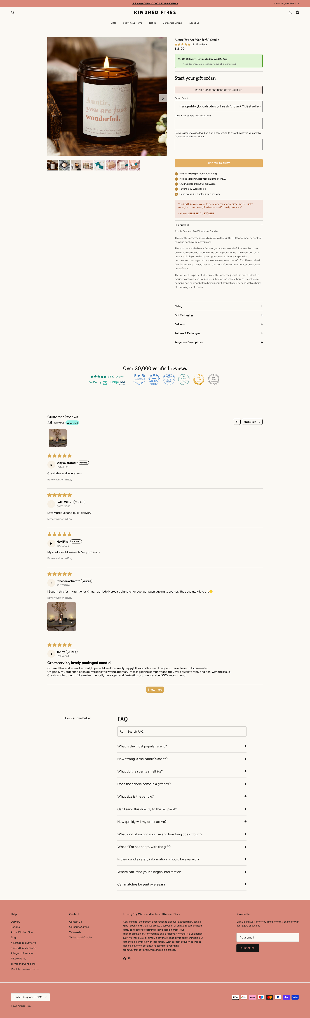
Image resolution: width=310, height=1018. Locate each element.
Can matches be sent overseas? (141, 884)
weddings (154, 933)
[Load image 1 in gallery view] (107, 96)
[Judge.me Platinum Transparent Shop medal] (184, 379)
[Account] (289, 12)
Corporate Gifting (172, 22)
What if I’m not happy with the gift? (144, 847)
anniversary (138, 933)
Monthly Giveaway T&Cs (25, 969)
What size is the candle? (135, 796)
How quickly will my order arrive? (141, 822)
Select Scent (181, 98)
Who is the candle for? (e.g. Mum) (193, 115)
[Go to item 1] (58, 438)
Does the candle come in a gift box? (144, 784)
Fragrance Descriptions (189, 342)
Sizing (178, 306)
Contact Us (75, 921)
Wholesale (75, 932)
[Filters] (237, 422)
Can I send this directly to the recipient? (147, 809)
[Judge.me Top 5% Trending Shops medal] (213, 379)
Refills (152, 22)
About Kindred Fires (22, 932)
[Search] (12, 12)
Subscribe (248, 948)
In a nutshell (182, 225)
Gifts (113, 22)
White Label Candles (81, 937)
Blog (13, 937)
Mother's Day (136, 937)
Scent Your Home (132, 22)
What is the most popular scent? (142, 746)
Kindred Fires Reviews (23, 942)
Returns (15, 926)
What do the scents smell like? (140, 771)
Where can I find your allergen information (149, 872)
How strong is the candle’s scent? (142, 759)
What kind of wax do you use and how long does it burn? (159, 834)
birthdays (170, 933)
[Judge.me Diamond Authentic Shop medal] (139, 379)
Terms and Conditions (23, 963)
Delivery (180, 324)
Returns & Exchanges (187, 333)
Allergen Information (22, 953)
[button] (183, 44)
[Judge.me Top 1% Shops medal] (199, 379)
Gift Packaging (184, 315)
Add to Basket (218, 163)
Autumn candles (153, 949)
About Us (194, 22)
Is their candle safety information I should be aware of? (158, 859)
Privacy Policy (18, 958)
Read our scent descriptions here (218, 90)
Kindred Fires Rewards (23, 948)
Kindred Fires (24, 1006)
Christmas (135, 949)
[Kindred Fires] (155, 12)
